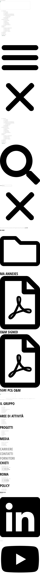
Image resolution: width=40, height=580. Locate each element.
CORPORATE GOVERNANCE (9, 14)
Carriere (6, 449)
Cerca (1, 185)
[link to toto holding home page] (15, 9)
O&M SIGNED (9, 332)
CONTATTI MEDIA (7, 31)
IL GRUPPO (4, 118)
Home (1, 227)
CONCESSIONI (6, 23)
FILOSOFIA (6, 120)
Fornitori (7, 458)
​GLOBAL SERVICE (7, 24)
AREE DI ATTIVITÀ (5, 19)
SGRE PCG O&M (10, 390)
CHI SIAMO (6, 119)
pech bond (4, 227)
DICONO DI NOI (7, 136)
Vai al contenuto (2, 0)
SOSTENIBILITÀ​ (7, 17)
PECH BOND (8, 16)
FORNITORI (4, 34)
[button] (20, 77)
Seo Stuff (5, 578)
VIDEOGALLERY (7, 30)
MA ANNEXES (9, 273)
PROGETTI (4, 133)
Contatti (6, 453)
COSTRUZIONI (6, 20)
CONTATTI (4, 33)
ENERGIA (5, 21)
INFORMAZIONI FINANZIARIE (9, 15)
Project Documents (21, 227)
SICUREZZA (6, 18)
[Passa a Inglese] (3, 35)
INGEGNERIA (6, 22)
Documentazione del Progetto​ (12, 227)
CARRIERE (4, 32)
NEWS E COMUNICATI (8, 135)
